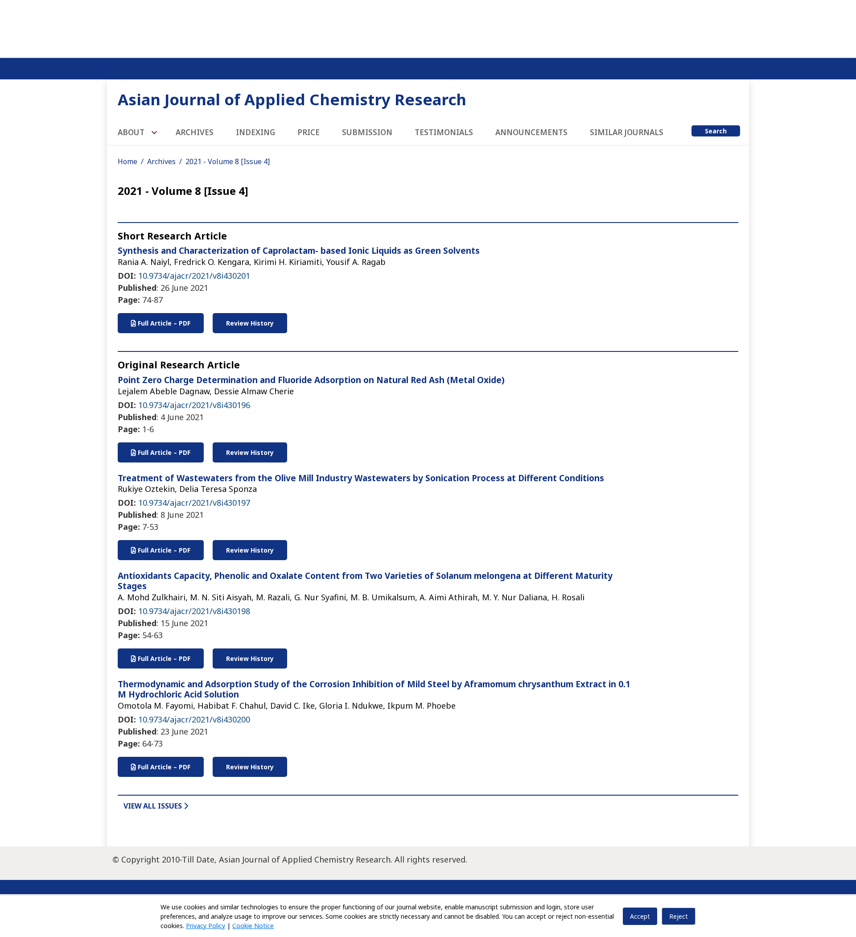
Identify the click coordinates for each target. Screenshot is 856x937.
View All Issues (153, 806)
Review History (250, 323)
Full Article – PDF (163, 323)
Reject (678, 916)
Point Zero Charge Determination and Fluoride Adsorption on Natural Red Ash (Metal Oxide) (311, 380)
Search (716, 131)
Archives (195, 132)
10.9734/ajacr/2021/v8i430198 (194, 611)
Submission (367, 132)
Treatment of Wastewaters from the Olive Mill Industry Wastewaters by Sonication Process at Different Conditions (361, 478)
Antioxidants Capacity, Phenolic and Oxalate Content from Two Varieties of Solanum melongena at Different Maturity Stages (365, 581)
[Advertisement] (428, 26)
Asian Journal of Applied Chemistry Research (292, 99)
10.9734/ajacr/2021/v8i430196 (194, 405)
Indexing (255, 132)
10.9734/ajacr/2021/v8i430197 (194, 502)
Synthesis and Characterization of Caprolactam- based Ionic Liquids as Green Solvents (299, 250)
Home (127, 161)
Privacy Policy (205, 925)
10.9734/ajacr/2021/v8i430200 (194, 719)
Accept (640, 916)
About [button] (132, 132)
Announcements (531, 132)
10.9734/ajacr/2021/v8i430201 (194, 275)
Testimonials (444, 132)
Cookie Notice (253, 925)
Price (308, 132)
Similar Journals (626, 132)
